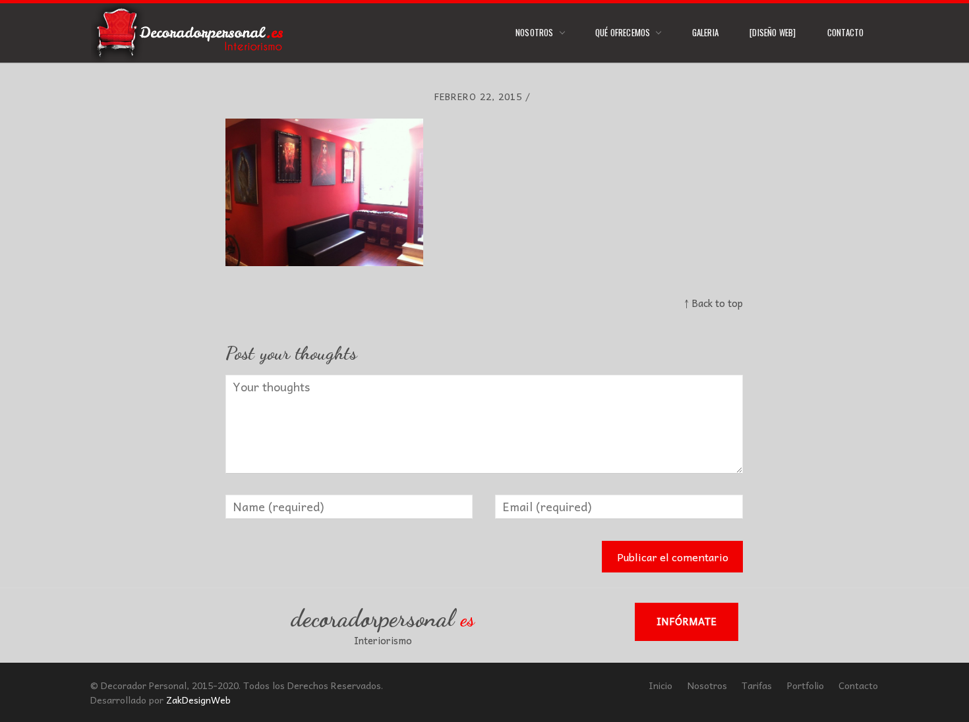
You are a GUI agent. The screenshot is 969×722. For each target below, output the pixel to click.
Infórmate (687, 621)
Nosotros (534, 32)
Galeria (705, 32)
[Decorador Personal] (190, 33)
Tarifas (757, 685)
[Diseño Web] (772, 32)
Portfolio (805, 685)
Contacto (845, 32)
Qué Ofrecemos (623, 32)
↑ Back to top (713, 303)
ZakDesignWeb (198, 699)
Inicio (660, 685)
